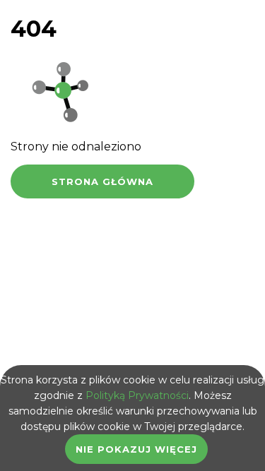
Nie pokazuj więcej (136, 449)
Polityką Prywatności (137, 395)
